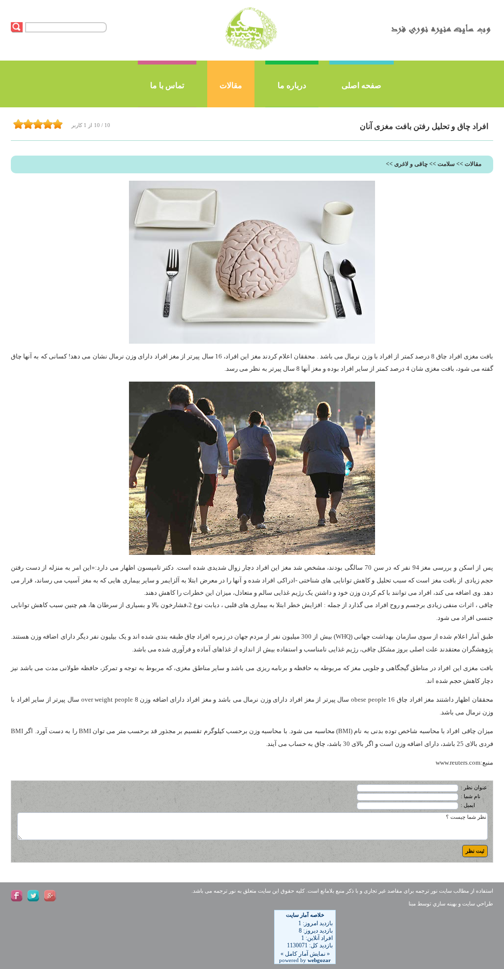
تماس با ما (167, 85)
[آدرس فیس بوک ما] (17, 896)
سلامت (446, 164)
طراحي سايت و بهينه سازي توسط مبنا (451, 903)
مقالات (231, 85)
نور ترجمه (426, 891)
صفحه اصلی (361, 85)
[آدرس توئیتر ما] (33, 896)
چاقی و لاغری (411, 164)
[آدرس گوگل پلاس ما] (50, 896)
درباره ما (292, 85)
